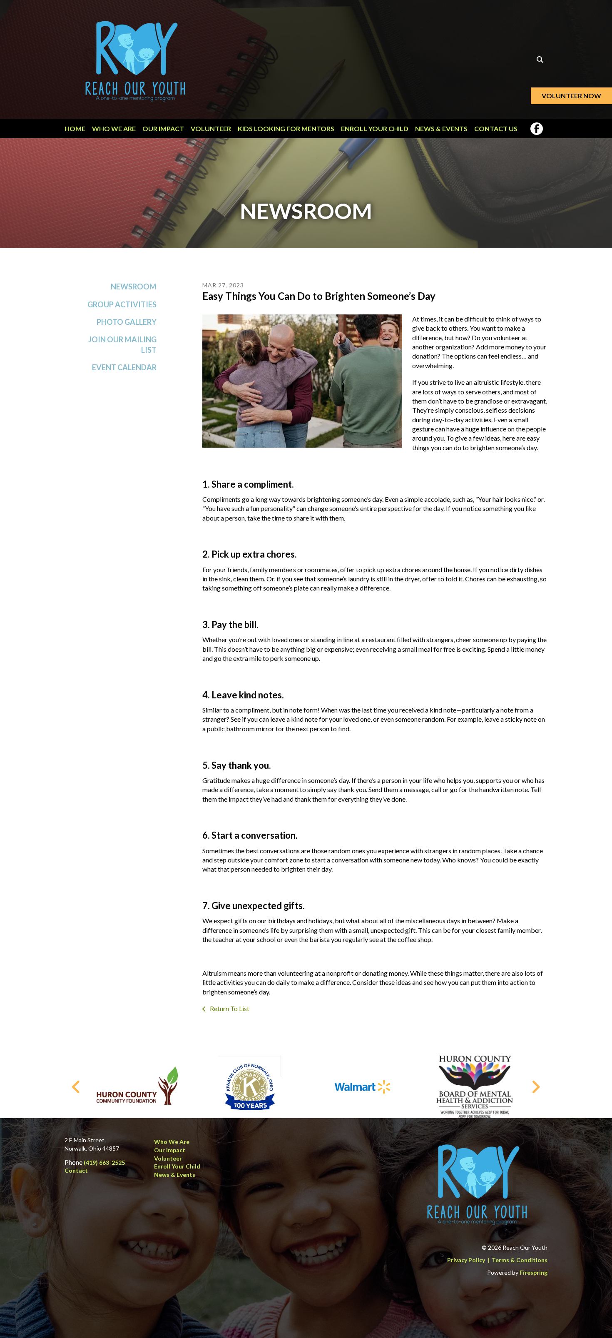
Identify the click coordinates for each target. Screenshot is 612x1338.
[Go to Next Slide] (535, 1087)
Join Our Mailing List (122, 344)
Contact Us (495, 128)
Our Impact (163, 128)
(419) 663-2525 (104, 1162)
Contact (76, 1170)
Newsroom (134, 286)
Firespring (533, 1272)
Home (75, 128)
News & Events (441, 128)
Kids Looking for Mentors (286, 128)
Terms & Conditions (519, 1259)
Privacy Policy (466, 1259)
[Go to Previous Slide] (76, 1087)
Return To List (229, 1008)
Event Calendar (124, 367)
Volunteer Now (571, 96)
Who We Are (114, 128)
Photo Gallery (127, 321)
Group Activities (122, 304)
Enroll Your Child (374, 128)
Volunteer (211, 128)
